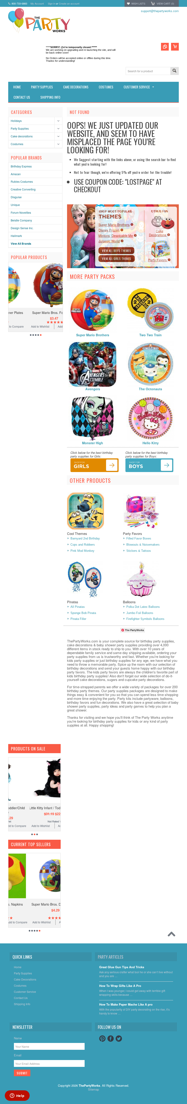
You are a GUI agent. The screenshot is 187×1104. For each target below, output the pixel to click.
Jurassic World (109, 241)
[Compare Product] (165, 47)
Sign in (51, 3)
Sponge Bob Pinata (83, 613)
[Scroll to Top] (173, 935)
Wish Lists (138, 3)
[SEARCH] (174, 71)
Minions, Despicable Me (116, 235)
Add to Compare (49, 326)
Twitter (119, 1038)
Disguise (16, 197)
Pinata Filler (78, 619)
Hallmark (16, 236)
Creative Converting (23, 189)
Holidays (16, 121)
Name (18, 1038)
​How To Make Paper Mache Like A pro (126, 1004)
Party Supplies (20, 128)
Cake (158, 233)
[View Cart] (175, 47)
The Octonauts (150, 389)
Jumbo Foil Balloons (139, 613)
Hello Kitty (151, 443)
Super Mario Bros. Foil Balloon (36, 312)
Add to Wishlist (22, 326)
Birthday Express (21, 166)
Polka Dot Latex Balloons (143, 606)
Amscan (16, 174)
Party (158, 260)
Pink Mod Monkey (82, 550)
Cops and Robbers (82, 544)
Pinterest (102, 1038)
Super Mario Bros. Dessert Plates (36, 904)
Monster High (92, 443)
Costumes (17, 144)
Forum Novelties (21, 212)
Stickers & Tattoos (138, 550)
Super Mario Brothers (114, 224)
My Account (37, 3)
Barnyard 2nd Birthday (85, 538)
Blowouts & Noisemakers (143, 544)
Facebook (110, 1038)
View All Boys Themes (116, 250)
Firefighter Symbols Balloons (145, 619)
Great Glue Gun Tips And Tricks (121, 967)
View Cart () (165, 3)
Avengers (92, 389)
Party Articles (110, 957)
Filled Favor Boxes (138, 538)
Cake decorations (22, 136)
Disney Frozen (109, 230)
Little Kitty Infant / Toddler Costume (35, 808)
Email (17, 1055)
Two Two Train (150, 335)
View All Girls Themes (116, 258)
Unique (15, 205)
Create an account (69, 3)
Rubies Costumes (22, 181)
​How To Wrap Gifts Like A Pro (120, 986)
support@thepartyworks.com (160, 11)
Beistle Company (21, 220)
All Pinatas (77, 606)
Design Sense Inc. (22, 228)
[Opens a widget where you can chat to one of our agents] (17, 1096)
